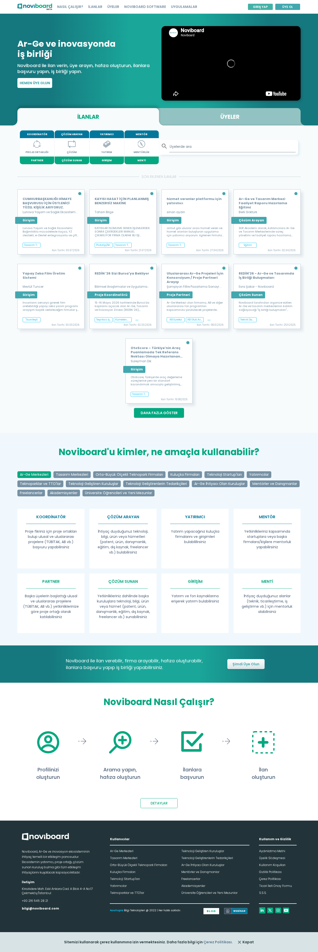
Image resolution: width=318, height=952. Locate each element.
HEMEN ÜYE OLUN (35, 82)
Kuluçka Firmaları (122, 872)
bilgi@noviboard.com (40, 908)
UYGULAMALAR (184, 6)
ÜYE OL (287, 7)
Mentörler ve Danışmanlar (200, 872)
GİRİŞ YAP (260, 7)
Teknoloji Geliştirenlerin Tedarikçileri (207, 858)
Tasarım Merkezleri (123, 858)
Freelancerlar (190, 879)
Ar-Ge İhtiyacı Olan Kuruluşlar (202, 865)
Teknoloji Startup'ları (125, 879)
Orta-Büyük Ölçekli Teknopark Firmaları (138, 865)
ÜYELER (113, 6)
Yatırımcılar (118, 886)
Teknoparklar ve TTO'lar (127, 893)
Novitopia (116, 910)
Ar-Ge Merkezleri (121, 851)
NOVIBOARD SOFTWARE (145, 6)
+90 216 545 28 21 (35, 901)
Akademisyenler (193, 886)
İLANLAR (95, 6)
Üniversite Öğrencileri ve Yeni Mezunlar (209, 893)
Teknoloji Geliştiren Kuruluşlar (202, 851)
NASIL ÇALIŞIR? (70, 6)
